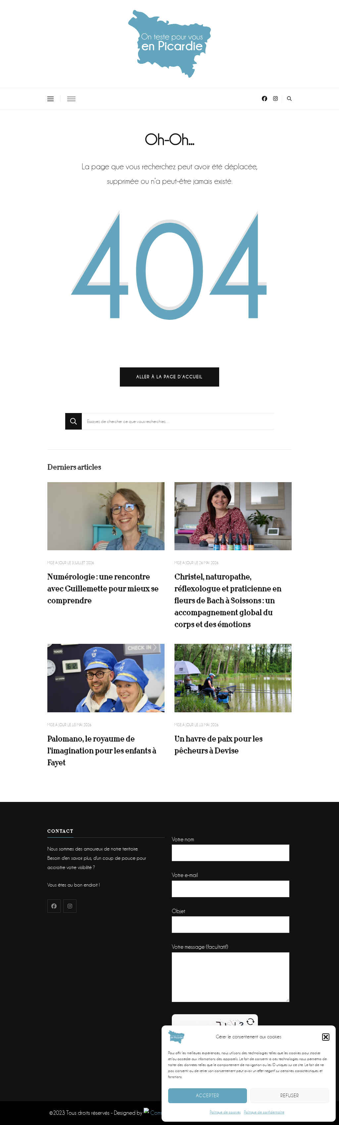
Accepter (207, 1095)
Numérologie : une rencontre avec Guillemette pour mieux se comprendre (103, 589)
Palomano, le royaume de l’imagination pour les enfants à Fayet (101, 751)
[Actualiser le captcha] (250, 1022)
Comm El (159, 1113)
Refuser (289, 1095)
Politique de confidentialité (264, 1112)
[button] (325, 1037)
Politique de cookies (225, 1112)
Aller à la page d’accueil (169, 376)
